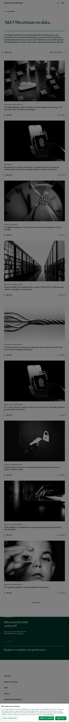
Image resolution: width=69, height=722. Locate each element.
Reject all (60, 718)
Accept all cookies (46, 718)
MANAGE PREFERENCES (9, 718)
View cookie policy (48, 714)
